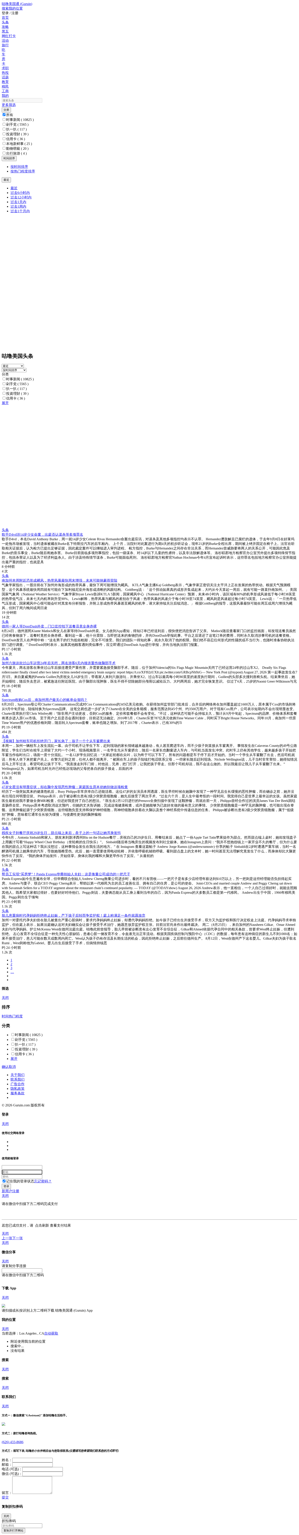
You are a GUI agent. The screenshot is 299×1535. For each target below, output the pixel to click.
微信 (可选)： (12, 1474)
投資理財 (17, 134)
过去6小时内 (20, 193)
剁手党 (17, 124)
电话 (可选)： (12, 1469)
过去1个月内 (20, 211)
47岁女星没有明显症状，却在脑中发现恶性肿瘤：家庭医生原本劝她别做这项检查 (65, 787)
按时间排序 (19, 167)
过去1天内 (18, 202)
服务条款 (18, 1093)
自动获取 (51, 1333)
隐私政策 (18, 1088)
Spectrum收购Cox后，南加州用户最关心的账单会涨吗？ (44, 700)
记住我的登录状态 (20, 1181)
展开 (5, 403)
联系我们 (18, 1079)
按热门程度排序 (23, 171)
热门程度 (16, 1016)
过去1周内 (18, 206)
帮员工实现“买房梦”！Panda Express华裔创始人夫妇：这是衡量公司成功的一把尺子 (66, 874)
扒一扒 (16, 129)
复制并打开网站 (13, 1530)
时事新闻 (20, 120)
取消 (12, 1067)
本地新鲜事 (19, 144)
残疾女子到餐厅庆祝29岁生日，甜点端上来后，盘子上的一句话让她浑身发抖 (61, 833)
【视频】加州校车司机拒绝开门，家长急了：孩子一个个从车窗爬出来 (56, 741)
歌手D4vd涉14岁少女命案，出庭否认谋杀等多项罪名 (42, 534)
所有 (9, 115)
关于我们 (18, 1075)
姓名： (7, 1460)
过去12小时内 (21, 197)
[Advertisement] (133, 436)
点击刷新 (42, 1225)
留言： (7, 1493)
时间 (5, 1016)
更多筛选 (9, 105)
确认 (5, 1067)
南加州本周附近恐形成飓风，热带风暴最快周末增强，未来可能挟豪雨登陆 (59, 580)
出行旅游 (16, 153)
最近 (14, 188)
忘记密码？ (43, 1181)
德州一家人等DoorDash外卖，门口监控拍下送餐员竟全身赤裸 (49, 626)
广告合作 (18, 1084)
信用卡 (15, 139)
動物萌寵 (17, 148)
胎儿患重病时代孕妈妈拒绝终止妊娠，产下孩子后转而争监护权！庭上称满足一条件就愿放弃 (73, 915)
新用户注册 (10, 1191)
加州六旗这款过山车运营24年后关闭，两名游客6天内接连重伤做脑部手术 (59, 663)
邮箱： (7, 1464)
